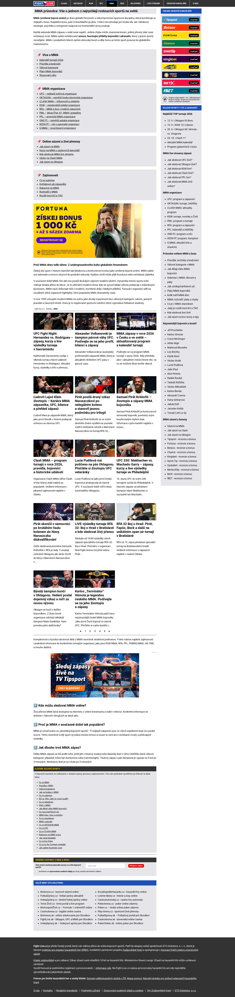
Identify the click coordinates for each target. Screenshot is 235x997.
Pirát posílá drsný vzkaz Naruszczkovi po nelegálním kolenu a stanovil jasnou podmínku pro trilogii (92, 405)
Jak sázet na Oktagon (51, 161)
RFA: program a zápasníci (181, 225)
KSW (91, 3)
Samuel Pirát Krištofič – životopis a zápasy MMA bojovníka (134, 401)
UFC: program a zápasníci (181, 199)
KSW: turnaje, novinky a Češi (182, 216)
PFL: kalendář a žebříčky (180, 229)
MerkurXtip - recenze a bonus (183, 469)
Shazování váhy (47, 75)
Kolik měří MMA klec (178, 295)
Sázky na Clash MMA (50, 158)
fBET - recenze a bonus (179, 478)
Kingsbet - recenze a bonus (181, 456)
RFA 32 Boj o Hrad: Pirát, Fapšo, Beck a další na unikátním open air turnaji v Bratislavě (135, 530)
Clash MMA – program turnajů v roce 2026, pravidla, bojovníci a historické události (50, 466)
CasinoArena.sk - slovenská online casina (120, 919)
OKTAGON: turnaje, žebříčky (182, 203)
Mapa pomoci (134, 978)
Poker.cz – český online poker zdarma (118, 907)
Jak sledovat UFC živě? (179, 159)
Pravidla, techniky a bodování (183, 260)
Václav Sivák (174, 360)
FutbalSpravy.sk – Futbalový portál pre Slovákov (124, 915)
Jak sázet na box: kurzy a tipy (183, 316)
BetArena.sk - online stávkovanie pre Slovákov (65, 915)
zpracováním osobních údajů (61, 871)
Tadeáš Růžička (175, 382)
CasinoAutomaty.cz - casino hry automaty (120, 899)
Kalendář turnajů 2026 (51, 60)
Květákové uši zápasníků (52, 184)
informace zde (103, 968)
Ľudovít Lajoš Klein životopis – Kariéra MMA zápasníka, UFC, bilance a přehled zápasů (51, 403)
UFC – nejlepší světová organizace (58, 93)
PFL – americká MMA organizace (57, 116)
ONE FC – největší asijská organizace (59, 120)
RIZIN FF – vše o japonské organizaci (59, 124)
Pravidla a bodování (50, 63)
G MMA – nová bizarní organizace (57, 128)
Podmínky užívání (90, 990)
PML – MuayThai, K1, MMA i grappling (60, 112)
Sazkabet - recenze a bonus (182, 465)
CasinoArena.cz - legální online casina (60, 911)
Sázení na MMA (175, 426)
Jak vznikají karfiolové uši (181, 286)
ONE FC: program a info (179, 234)
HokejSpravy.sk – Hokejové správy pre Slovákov (66, 923)
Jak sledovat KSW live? (179, 168)
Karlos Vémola (175, 334)
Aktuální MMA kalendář (180, 142)
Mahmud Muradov (177, 347)
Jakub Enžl (173, 404)
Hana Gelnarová (176, 399)
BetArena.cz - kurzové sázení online (59, 891)
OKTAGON (78, 3)
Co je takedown (46, 802)
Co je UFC (43, 828)
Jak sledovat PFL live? (179, 177)
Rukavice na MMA (49, 188)
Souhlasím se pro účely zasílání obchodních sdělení (70, 871)
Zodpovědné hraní (132, 950)
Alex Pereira (173, 373)
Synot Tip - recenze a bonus (182, 460)
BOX (122, 3)
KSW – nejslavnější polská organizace (59, 105)
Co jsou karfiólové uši (49, 812)
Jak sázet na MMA (49, 146)
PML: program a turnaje (180, 220)
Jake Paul (172, 369)
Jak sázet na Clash (177, 430)
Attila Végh (173, 343)
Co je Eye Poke (46, 841)
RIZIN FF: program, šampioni (182, 238)
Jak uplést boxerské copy (50, 848)
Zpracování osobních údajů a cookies (123, 990)
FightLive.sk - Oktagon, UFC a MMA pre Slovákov (66, 919)
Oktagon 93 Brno (184, 120)
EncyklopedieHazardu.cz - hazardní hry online (122, 891)
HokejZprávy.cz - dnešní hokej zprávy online (63, 899)
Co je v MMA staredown (180, 303)
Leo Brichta (173, 351)
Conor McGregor (176, 338)
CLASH (64, 3)
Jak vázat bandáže (47, 838)
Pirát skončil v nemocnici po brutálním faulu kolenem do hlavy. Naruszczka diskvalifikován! (51, 531)
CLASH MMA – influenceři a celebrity (59, 101)
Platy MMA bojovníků (50, 71)
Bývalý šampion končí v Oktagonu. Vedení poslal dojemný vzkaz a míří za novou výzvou (52, 597)
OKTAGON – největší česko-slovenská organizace (66, 97)
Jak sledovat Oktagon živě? (182, 164)
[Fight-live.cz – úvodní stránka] (43, 3)
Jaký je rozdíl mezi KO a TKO (182, 308)
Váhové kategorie (48, 67)
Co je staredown (46, 818)
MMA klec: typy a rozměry (51, 815)
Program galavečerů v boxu (182, 146)
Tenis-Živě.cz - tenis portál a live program (62, 903)
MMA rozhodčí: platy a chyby (182, 299)
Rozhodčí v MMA (48, 191)
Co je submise (47, 180)
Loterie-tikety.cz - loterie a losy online (117, 895)
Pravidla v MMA (46, 785)
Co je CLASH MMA (47, 831)
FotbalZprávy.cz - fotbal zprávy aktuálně (61, 895)
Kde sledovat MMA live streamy (56, 154)
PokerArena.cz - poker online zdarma (117, 903)
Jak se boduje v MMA (49, 792)
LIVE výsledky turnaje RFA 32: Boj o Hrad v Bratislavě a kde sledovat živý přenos (94, 528)
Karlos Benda (174, 391)
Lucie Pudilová (175, 365)
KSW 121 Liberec (184, 124)
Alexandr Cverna (176, 395)
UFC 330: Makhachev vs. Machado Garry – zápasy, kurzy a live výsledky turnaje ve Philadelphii (135, 466)
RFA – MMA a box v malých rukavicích (60, 109)
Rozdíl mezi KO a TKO (51, 195)
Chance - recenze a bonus (181, 452)
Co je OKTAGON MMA (49, 825)
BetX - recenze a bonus (179, 474)
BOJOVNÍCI (136, 3)
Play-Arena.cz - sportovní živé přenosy (118, 911)
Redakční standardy (67, 990)
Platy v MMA (44, 805)
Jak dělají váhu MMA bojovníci (53, 808)
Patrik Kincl (173, 356)
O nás (195, 3)
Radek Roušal (174, 378)
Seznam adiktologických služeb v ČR (106, 978)
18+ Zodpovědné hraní (159, 990)
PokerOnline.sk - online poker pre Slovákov (120, 923)
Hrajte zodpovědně (43, 960)
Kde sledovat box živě (179, 312)
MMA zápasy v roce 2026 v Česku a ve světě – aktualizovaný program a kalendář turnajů (135, 339)
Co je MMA (44, 782)
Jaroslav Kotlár (175, 408)
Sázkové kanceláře (176, 3)
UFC (101, 3)
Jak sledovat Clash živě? (180, 173)
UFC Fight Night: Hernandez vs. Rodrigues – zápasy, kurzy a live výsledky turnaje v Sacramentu (53, 341)
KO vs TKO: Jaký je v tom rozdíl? (53, 799)
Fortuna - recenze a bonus (181, 443)
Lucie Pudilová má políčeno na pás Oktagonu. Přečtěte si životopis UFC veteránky (94, 466)
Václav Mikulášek (176, 386)
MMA (111, 3)
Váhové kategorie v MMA (180, 264)
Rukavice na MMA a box (50, 834)
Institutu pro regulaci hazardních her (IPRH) (65, 950)
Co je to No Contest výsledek (52, 844)
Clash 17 (181, 138)
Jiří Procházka (175, 330)
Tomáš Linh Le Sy (176, 412)
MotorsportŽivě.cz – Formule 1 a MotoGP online (66, 907)
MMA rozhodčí (45, 821)
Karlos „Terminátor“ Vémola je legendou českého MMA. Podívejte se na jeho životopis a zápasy (93, 599)
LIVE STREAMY (153, 3)
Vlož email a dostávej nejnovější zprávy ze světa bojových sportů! (58, 866)
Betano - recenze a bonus (181, 447)
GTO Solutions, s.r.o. (185, 990)
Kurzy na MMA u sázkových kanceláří (59, 150)
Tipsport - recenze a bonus (181, 439)
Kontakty (48, 990)
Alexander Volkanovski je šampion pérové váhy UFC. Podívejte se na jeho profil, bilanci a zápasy (94, 339)
